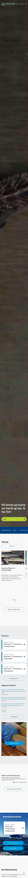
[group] (12, 567)
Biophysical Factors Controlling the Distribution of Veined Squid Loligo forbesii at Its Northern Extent (13, 698)
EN (17, 4)
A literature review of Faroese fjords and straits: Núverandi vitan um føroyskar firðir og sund (13, 704)
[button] (26, 586)
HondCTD (3, 710)
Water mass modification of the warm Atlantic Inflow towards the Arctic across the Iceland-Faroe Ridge (13, 691)
